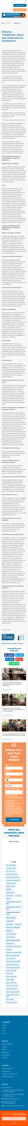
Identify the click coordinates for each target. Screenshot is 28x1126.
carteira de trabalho (12, 877)
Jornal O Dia (10, 937)
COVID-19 (10, 886)
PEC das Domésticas (12, 955)
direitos (18, 895)
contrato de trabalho (13, 880)
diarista (9, 895)
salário (10, 979)
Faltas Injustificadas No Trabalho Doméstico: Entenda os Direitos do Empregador (12, 684)
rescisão (9, 973)
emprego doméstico (13, 913)
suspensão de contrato (12, 995)
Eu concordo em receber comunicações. (14, 796)
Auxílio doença (11, 868)
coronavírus (11, 883)
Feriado (9, 921)
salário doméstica (12, 985)
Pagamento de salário (13, 952)
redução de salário (12, 964)
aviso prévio (10, 871)
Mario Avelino (7, 643)
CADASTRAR (14, 819)
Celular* (8, 777)
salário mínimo (11, 988)
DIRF (8, 898)
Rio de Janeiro (11, 976)
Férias (18, 924)
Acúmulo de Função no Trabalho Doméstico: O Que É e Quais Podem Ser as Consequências (13, 709)
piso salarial (10, 958)
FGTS (9, 924)
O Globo (8, 630)
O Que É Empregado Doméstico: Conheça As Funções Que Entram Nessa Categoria (14, 734)
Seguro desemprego (12, 991)
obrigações (10, 943)
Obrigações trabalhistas (13, 946)
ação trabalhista (11, 874)
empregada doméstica (13, 903)
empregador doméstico (13, 908)
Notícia (18, 23)
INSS (9, 931)
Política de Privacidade (20, 1114)
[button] (25, 1)
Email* (7, 771)
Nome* (7, 765)
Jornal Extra (11, 934)
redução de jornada (13, 961)
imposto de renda (12, 927)
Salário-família (11, 982)
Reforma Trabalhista (17, 643)
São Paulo (10, 999)
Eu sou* (7, 783)
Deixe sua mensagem (12, 789)
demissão (10, 892)
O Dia (9, 949)
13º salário (10, 865)
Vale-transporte (11, 1002)
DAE (8, 889)
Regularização (11, 970)
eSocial (10, 918)
